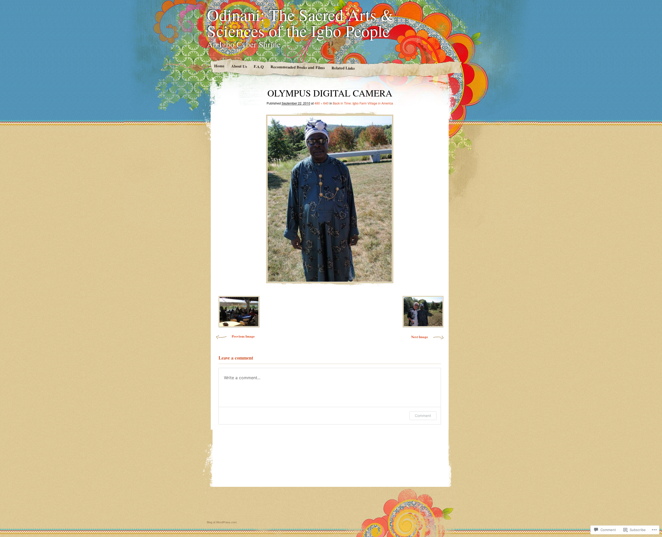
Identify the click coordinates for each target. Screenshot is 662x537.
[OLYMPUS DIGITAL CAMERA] (330, 197)
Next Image (419, 336)
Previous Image (243, 336)
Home (219, 66)
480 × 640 (321, 103)
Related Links (343, 68)
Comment (423, 415)
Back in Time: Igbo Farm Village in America (363, 103)
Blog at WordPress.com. (222, 522)
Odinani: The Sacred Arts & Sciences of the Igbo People (300, 22)
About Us (239, 66)
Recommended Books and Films (297, 67)
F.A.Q (258, 66)
